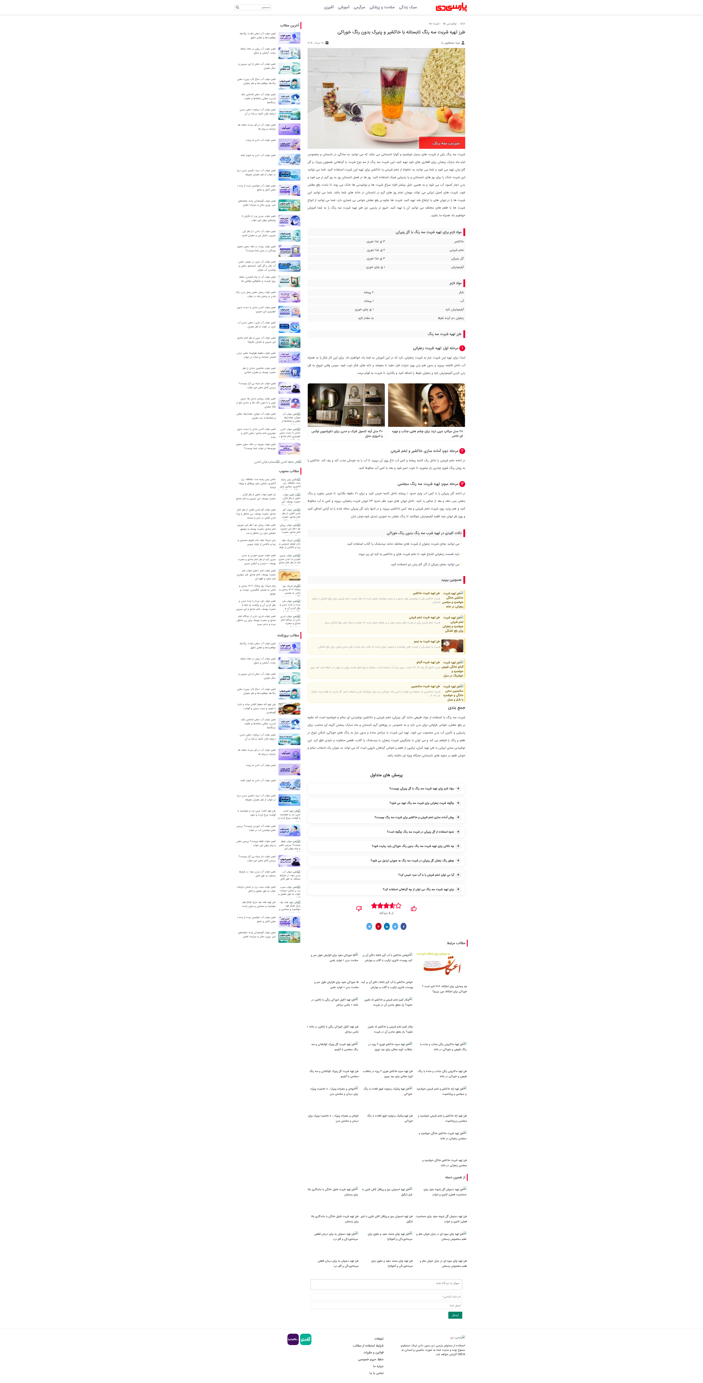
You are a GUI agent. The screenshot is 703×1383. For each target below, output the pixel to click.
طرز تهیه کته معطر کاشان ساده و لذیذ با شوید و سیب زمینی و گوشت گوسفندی (256, 708)
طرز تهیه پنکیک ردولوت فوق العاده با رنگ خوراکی (390, 1118)
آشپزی (329, 7)
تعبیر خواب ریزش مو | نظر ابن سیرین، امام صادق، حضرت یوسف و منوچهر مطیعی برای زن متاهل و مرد (256, 529)
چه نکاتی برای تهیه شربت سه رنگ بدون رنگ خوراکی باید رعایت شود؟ (413, 846)
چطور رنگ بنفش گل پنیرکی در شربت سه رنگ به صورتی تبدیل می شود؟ (412, 860)
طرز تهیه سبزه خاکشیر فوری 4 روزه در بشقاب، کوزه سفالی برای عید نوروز (388, 1073)
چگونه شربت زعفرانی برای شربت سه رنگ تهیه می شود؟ (422, 803)
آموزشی (343, 7)
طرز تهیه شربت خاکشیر (426, 593)
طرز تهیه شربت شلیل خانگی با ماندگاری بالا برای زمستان (335, 1219)
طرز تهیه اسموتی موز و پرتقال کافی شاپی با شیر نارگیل (387, 1219)
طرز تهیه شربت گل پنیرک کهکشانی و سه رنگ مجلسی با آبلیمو (334, 1073)
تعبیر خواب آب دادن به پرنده (261, 140)
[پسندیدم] (414, 907)
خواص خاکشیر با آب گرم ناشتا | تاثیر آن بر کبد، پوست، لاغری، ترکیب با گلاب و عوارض (387, 984)
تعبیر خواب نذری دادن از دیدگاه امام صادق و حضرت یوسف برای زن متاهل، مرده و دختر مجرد (256, 620)
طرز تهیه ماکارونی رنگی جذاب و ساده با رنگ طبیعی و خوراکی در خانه (442, 1073)
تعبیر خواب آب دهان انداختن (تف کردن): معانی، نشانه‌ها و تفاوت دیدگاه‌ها (258, 98)
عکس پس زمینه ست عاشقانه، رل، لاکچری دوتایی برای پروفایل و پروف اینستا (257, 483)
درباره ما (378, 1366)
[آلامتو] (305, 1344)
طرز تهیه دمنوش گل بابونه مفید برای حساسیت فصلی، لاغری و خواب (441, 1219)
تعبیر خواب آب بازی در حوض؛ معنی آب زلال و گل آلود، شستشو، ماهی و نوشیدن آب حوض (257, 266)
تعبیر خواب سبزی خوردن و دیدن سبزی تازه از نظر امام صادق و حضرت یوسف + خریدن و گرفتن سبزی (257, 559)
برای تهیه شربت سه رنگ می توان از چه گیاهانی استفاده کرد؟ (418, 889)
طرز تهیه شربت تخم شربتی (424, 617)
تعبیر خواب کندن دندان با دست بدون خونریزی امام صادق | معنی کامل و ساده (256, 433)
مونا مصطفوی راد (451, 43)
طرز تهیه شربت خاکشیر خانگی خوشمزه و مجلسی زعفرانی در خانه (444, 1162)
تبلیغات (378, 1338)
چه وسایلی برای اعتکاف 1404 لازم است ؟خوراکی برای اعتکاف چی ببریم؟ (444, 989)
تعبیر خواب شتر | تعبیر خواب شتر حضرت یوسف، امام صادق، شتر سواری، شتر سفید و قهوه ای (256, 574)
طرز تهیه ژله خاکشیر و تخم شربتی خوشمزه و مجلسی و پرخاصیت (442, 1118)
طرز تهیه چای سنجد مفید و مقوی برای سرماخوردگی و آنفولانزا (392, 1263)
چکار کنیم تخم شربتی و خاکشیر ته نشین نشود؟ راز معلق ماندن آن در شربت (390, 1029)
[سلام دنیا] (293, 1344)
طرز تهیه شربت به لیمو (426, 641)
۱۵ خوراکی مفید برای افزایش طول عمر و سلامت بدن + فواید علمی (336, 984)
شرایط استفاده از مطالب (368, 1345)
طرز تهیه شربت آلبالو (428, 662)
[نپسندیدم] (359, 907)
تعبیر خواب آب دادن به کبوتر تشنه (258, 155)
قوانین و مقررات (373, 1352)
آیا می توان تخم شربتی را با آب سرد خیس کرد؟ (426, 875)
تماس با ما (376, 1373)
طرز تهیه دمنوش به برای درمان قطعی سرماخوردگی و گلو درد (338, 1263)
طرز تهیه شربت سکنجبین (425, 686)
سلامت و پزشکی (382, 7)
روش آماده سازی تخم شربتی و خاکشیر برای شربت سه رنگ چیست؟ (414, 817)
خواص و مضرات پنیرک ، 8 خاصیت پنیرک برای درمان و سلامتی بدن (333, 1118)
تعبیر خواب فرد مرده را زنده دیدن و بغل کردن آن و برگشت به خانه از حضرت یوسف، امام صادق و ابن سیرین (256, 605)
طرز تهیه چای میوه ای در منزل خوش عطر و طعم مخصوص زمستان (443, 1263)
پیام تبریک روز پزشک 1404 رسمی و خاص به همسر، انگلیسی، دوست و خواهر (257, 590)
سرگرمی (359, 7)
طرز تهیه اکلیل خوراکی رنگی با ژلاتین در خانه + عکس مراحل (333, 1029)
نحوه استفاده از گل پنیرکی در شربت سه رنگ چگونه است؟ (420, 832)
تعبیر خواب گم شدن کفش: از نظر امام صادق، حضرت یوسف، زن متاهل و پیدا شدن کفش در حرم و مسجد (256, 514)
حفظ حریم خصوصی (370, 1359)
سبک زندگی (408, 7)
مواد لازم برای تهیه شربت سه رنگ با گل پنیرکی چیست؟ (421, 788)
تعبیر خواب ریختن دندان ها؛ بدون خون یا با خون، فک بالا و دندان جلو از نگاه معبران (256, 403)
